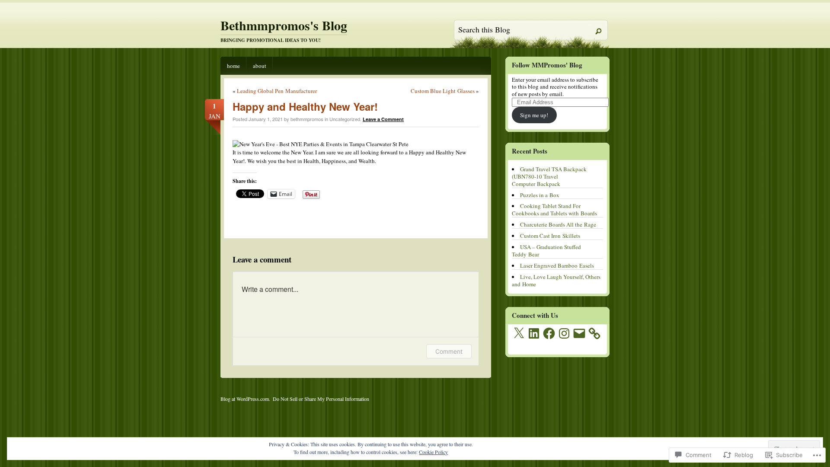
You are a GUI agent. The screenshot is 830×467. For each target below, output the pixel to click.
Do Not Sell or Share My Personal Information (321, 398)
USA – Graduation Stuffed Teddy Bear (546, 250)
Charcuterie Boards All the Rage (558, 224)
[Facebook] (549, 333)
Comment (449, 351)
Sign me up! (534, 115)
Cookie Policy (433, 451)
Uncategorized (344, 118)
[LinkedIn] (534, 333)
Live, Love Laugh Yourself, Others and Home (556, 280)
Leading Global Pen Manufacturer (277, 91)
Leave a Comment (383, 119)
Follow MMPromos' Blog (547, 65)
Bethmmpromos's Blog (283, 25)
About (259, 66)
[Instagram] (564, 333)
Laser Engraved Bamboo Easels (557, 265)
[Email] (579, 333)
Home (233, 66)
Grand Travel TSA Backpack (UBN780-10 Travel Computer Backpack (549, 176)
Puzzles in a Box (539, 195)
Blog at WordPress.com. (245, 398)
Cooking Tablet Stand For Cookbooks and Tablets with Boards (554, 209)
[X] (519, 333)
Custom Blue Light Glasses (443, 91)
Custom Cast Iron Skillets (550, 236)
